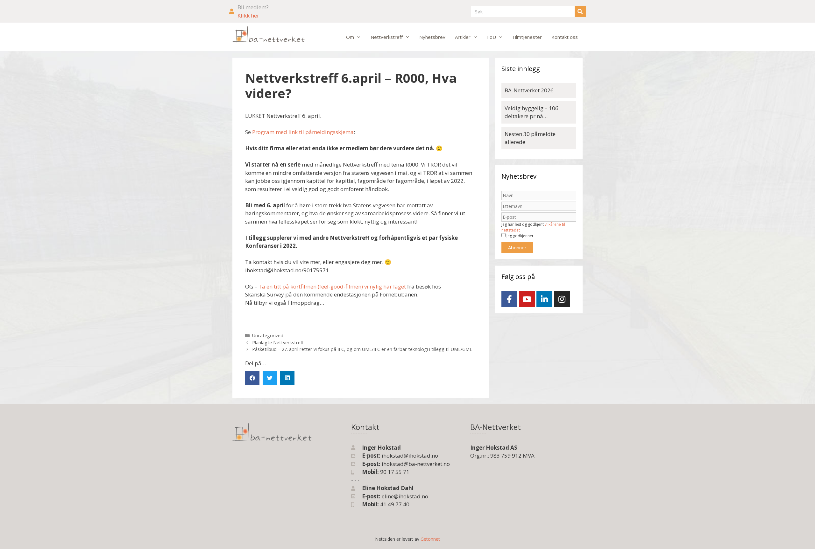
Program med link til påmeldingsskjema (303, 132)
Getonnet (430, 539)
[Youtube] (527, 299)
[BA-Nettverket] (268, 34)
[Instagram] (562, 299)
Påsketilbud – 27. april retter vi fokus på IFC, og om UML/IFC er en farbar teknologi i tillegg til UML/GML (362, 349)
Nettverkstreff (387, 37)
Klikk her (248, 15)
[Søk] (580, 11)
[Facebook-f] (509, 299)
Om (350, 37)
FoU (491, 37)
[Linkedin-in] (544, 299)
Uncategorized (267, 335)
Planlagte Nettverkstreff (278, 342)
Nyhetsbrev (432, 37)
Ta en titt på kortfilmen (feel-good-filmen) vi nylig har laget (332, 286)
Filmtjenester (527, 37)
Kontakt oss (564, 37)
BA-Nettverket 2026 (529, 90)
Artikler (463, 37)
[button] (252, 378)
